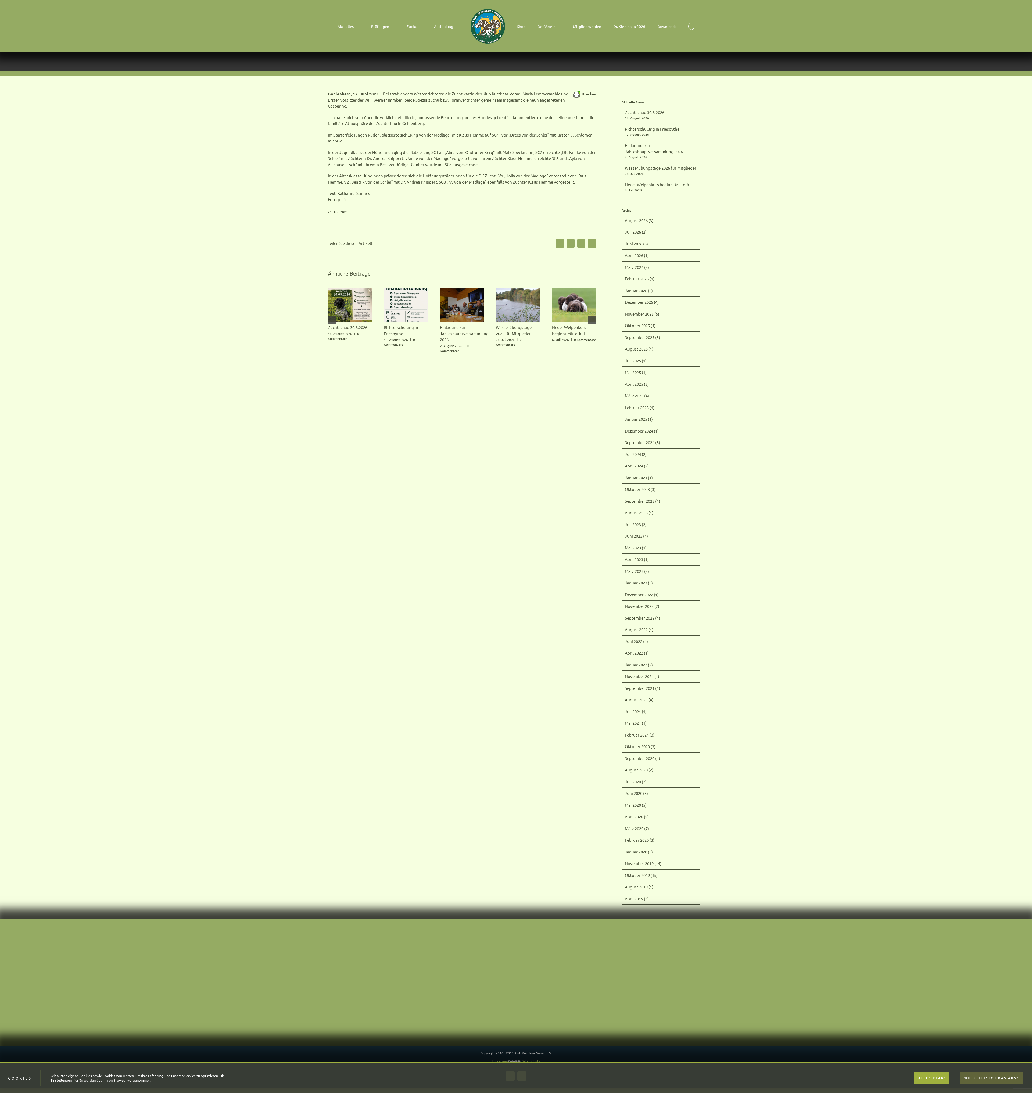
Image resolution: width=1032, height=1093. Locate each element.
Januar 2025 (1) (639, 419)
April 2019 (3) (637, 898)
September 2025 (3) (642, 337)
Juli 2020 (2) (636, 781)
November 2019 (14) (643, 863)
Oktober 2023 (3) (640, 489)
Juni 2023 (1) (636, 535)
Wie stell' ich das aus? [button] (991, 1078)
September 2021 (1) (642, 688)
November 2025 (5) (642, 313)
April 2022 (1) (637, 652)
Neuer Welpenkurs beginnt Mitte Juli (659, 184)
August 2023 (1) (639, 512)
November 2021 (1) (642, 676)
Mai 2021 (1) (636, 723)
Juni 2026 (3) (636, 243)
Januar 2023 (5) (639, 582)
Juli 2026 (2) (636, 231)
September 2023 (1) (642, 500)
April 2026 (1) (637, 255)
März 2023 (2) (637, 571)
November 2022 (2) (642, 606)
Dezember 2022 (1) (642, 594)
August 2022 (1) (639, 629)
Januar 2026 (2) (639, 290)
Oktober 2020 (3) (640, 746)
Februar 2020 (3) (639, 839)
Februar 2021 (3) (639, 734)
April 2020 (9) (637, 816)
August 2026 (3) (639, 220)
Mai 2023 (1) (636, 547)
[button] (661, 26)
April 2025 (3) (637, 384)
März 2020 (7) (637, 828)
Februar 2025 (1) (639, 407)
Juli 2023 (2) (636, 524)
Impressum (500, 1061)
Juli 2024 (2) (636, 454)
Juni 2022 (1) (636, 641)
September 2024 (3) (642, 442)
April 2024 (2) (637, 465)
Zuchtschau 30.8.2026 (347, 327)
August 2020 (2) (639, 769)
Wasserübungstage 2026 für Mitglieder (660, 167)
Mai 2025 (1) (636, 372)
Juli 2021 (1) (636, 711)
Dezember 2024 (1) (642, 430)
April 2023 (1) (637, 559)
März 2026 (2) (637, 267)
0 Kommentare (585, 339)
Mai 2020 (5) (636, 805)
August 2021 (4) (639, 699)
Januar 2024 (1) (639, 477)
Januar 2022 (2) (639, 664)
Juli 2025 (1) (636, 360)
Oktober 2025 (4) (640, 325)
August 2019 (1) (639, 886)
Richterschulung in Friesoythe (652, 128)
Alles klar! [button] (931, 1078)
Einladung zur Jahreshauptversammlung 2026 (464, 333)
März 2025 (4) (637, 395)
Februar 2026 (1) (639, 278)
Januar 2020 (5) (639, 851)
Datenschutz (530, 1061)
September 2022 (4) (642, 617)
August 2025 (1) (639, 348)
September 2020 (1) (642, 758)
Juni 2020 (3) (636, 793)
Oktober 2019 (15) (641, 875)
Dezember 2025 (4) (642, 302)
